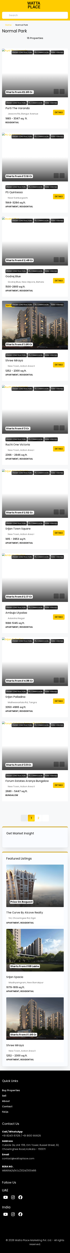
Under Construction (16, 103)
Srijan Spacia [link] (14, 977)
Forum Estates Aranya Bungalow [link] (27, 781)
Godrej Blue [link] (13, 276)
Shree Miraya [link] (14, 360)
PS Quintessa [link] (14, 192)
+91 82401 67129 (11, 1135)
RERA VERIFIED (51, 103)
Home (8, 24)
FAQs (5, 1112)
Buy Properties (11, 1090)
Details (59, 112)
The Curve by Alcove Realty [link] (24, 912)
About (6, 1101)
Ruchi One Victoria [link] (17, 444)
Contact (7, 1106)
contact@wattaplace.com (18, 1158)
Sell (4, 1095)
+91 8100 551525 (31, 1135)
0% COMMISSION (35, 103)
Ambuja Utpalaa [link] (16, 613)
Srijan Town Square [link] (18, 529)
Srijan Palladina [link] (15, 697)
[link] (35, 73)
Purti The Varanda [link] (17, 108)
